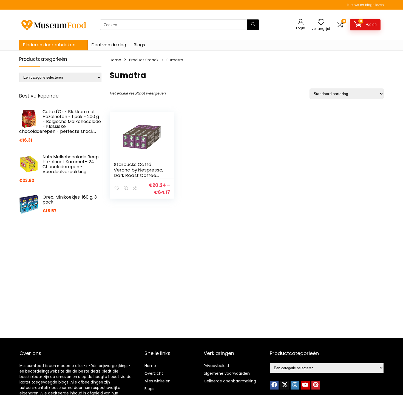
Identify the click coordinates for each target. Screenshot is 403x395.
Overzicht (153, 373)
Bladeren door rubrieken (49, 45)
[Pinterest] (315, 385)
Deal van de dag (108, 45)
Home (115, 60)
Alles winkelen (157, 381)
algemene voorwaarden (227, 373)
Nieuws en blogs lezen (365, 4)
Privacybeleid (216, 365)
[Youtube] (305, 385)
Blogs (139, 45)
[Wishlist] (321, 22)
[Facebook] (274, 385)
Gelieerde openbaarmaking (230, 381)
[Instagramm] (295, 385)
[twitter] (284, 385)
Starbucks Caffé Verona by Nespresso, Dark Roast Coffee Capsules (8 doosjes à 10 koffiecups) (140, 175)
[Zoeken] (253, 24)
